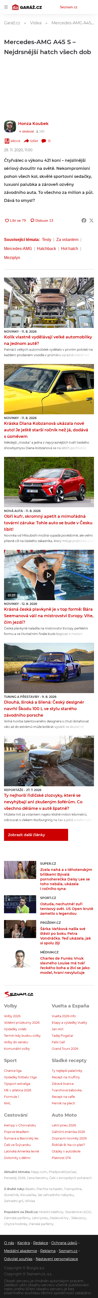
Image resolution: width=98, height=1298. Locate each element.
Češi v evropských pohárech (70, 1178)
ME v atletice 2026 (17, 1090)
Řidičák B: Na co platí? (68, 1145)
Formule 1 (11, 1097)
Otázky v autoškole (66, 1151)
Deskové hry (59, 1218)
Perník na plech (63, 1103)
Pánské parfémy (41, 1224)
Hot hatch (69, 248)
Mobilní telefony (51, 1212)
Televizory (78, 1218)
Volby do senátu (16, 1042)
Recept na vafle (63, 1097)
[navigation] (6, 7)
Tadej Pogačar (62, 1035)
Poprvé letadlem (16, 1132)
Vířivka (30, 1201)
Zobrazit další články (26, 835)
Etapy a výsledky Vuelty (69, 1022)
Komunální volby (17, 1049)
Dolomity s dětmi (17, 1158)
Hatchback (46, 248)
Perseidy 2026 (14, 1178)
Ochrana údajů (64, 1243)
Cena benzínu (37, 1178)
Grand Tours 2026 (65, 1049)
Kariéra (23, 1243)
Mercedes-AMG (18, 248)
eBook (15, 141)
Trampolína (72, 1189)
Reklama (48, 1251)
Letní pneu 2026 (64, 1125)
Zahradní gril (13, 1201)
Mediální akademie (20, 1251)
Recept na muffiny (66, 1077)
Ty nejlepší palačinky (67, 1071)
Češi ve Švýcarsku (17, 1145)
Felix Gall (58, 1042)
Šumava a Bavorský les (21, 1138)
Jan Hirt (58, 1029)
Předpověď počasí (62, 1172)
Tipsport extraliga (17, 1084)
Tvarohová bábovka (67, 1090)
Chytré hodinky (15, 1224)
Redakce (40, 1243)
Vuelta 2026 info (64, 1016)
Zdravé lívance (63, 1084)
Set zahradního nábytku (56, 1195)
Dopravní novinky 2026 (69, 1138)
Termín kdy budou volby (22, 1035)
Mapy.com (39, 1172)
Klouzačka (28, 1195)
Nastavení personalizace (57, 1259)
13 (49, 141)
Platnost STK (61, 1158)
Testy (46, 239)
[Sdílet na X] (91, 220)
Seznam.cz (68, 7)
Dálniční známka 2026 (68, 1132)
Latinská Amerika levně (21, 1151)
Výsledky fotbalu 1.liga (20, 1077)
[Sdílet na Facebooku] (83, 220)
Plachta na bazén (49, 1189)
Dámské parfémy (17, 1218)
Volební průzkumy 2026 (21, 1022)
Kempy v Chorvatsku (20, 1125)
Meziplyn (12, 257)
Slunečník (11, 1195)
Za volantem (67, 239)
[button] (49, 303)
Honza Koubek (33, 123)
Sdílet (34, 141)
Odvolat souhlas (18, 1259)
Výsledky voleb (15, 1029)
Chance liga (13, 1071)
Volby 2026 (12, 1016)
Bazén (30, 1189)
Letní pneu (40, 1218)
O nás (9, 1243)
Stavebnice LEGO (78, 1212)
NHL (7, 1103)
